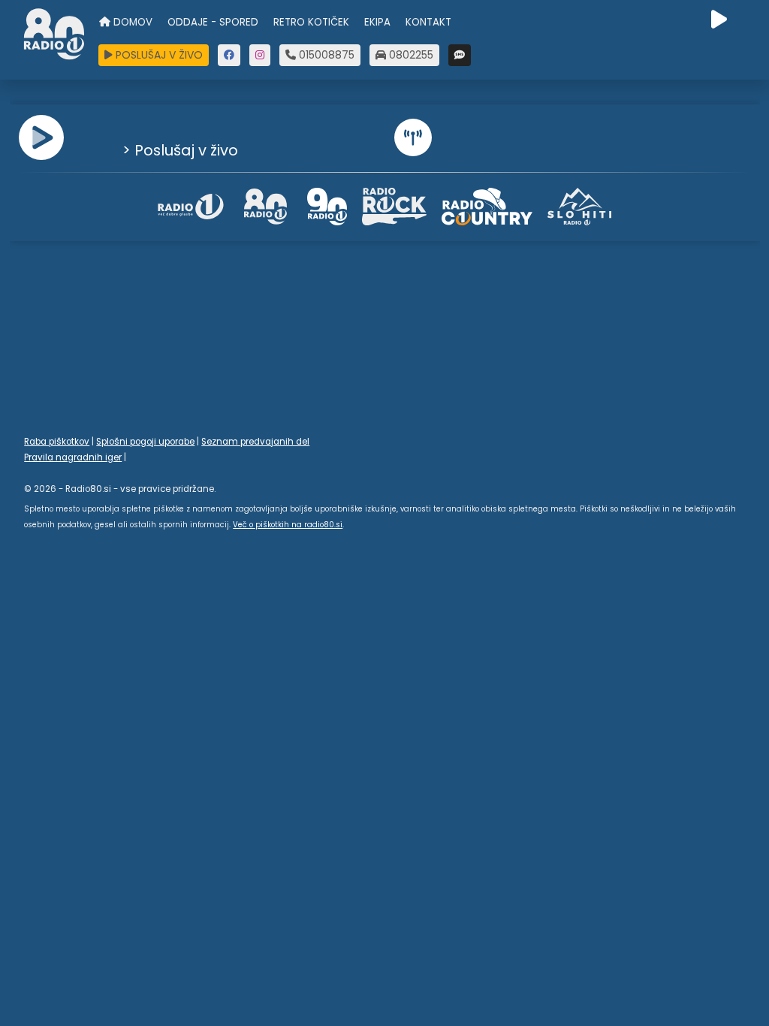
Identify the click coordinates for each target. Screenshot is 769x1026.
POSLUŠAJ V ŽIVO (158, 54)
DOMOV (131, 22)
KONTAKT (428, 22)
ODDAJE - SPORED (212, 22)
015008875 (325, 54)
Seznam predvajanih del (255, 442)
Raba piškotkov (56, 442)
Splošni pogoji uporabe (145, 442)
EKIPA (377, 22)
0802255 (409, 54)
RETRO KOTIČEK (311, 22)
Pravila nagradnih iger (73, 457)
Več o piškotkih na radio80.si (287, 525)
